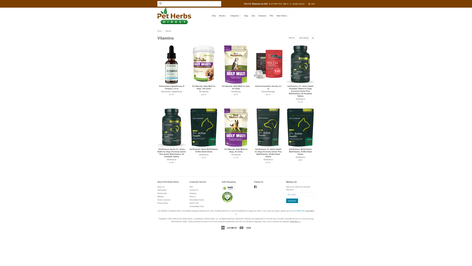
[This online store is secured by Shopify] (228, 190)
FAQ (191, 186)
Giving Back (162, 190)
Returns (193, 196)
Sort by (291, 37)
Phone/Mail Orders (197, 200)
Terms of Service (163, 200)
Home (159, 31)
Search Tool (194, 203)
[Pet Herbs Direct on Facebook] (255, 187)
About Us (160, 186)
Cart (313, 3)
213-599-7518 (299, 210)
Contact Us (194, 190)
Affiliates (160, 196)
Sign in (285, 3)
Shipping (193, 193)
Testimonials (162, 193)
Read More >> (295, 221)
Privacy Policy (162, 203)
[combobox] (197, 4)
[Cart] (309, 4)
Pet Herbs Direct (186, 218)
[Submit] (160, 3)
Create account (298, 3)
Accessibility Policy (197, 206)
